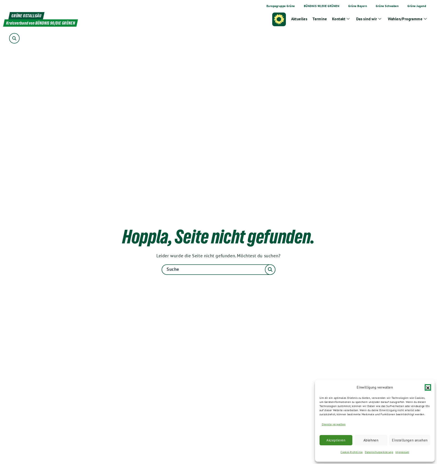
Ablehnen (371, 440)
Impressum (402, 452)
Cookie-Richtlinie (351, 452)
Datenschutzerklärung (379, 452)
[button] (428, 387)
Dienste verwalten (334, 424)
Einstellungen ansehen (410, 440)
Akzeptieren (336, 440)
